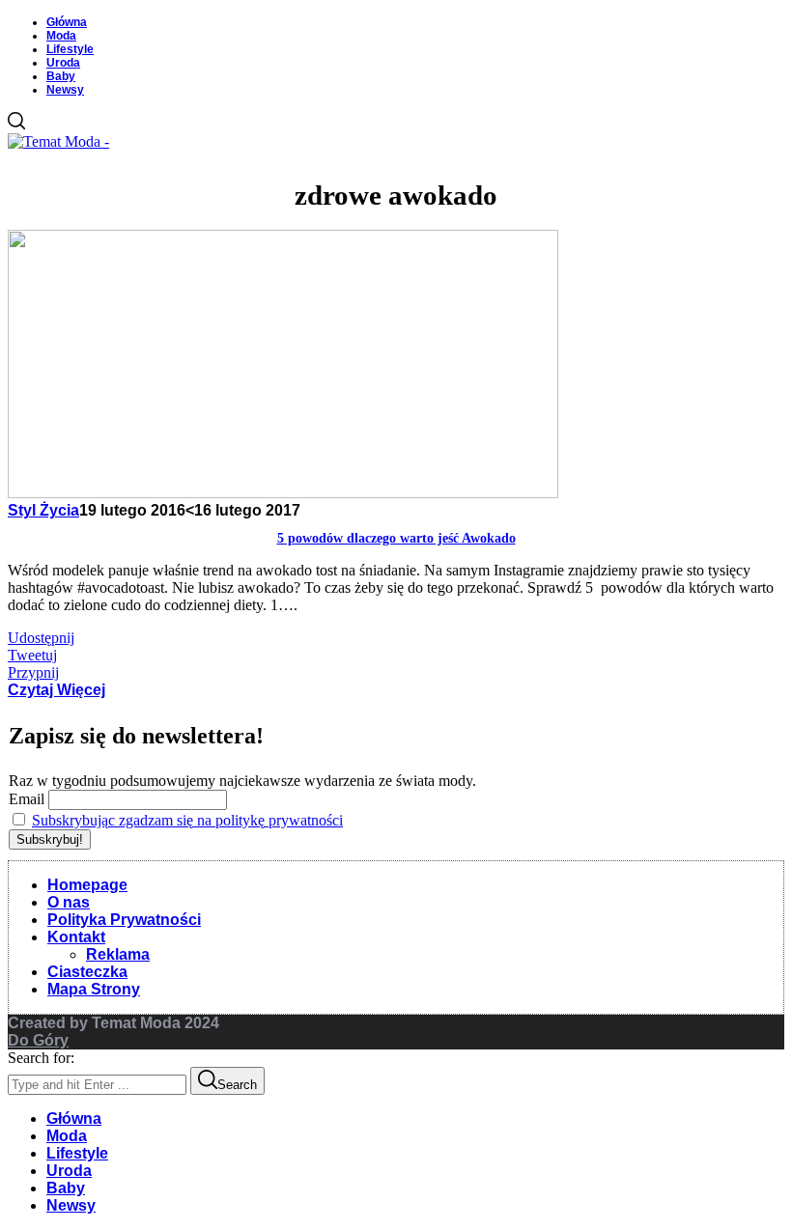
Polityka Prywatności (124, 919)
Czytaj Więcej (56, 690)
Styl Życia (43, 510)
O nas (68, 902)
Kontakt (76, 937)
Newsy (65, 90)
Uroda (63, 63)
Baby (60, 76)
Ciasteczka (87, 972)
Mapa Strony (93, 989)
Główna (66, 22)
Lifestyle (70, 49)
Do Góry (38, 1040)
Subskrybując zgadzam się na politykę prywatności (187, 820)
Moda (61, 35)
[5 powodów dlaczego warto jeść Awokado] (283, 493)
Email (26, 799)
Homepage (87, 885)
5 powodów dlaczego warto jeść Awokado (396, 538)
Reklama (118, 954)
